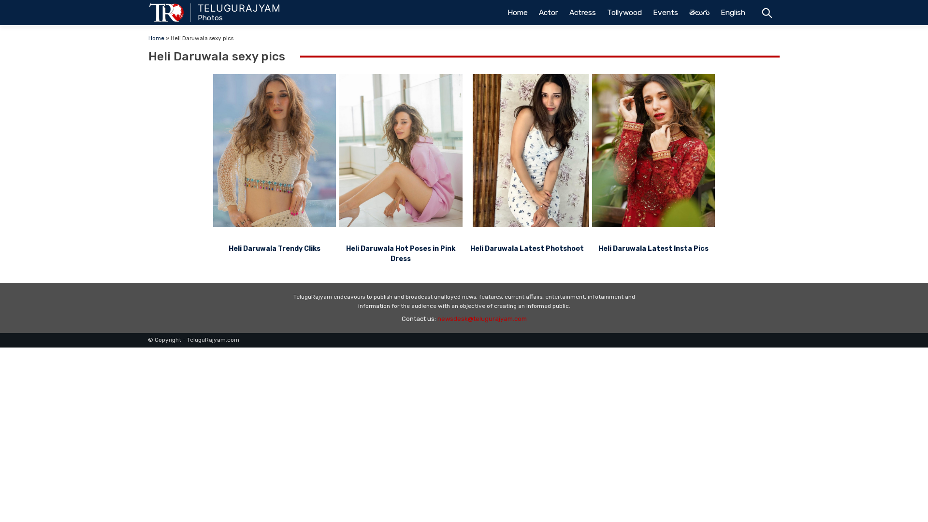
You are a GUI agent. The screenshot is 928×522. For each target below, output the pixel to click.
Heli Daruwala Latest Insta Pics (653, 249)
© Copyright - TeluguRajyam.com (193, 339)
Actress (582, 12)
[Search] (767, 12)
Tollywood (624, 12)
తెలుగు (699, 12)
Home (518, 12)
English (733, 12)
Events (665, 12)
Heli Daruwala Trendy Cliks (274, 249)
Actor (548, 12)
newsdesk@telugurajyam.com (482, 318)
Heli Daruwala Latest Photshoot (527, 249)
